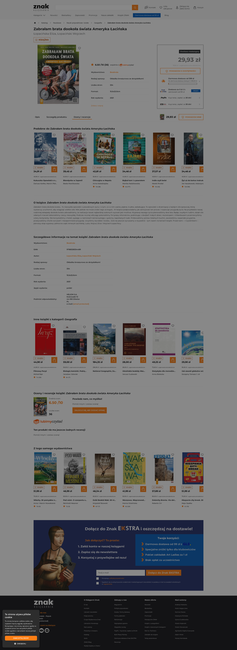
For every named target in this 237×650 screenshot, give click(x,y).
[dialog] (21, 629)
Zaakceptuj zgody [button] (21, 638)
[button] (21, 643)
